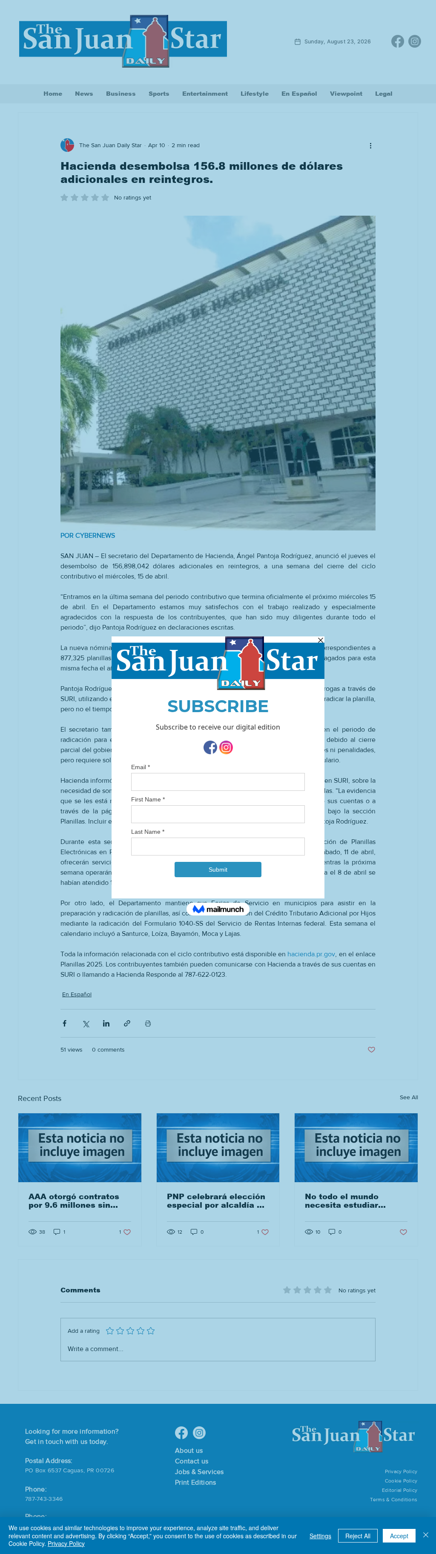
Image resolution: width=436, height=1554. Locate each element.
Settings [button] (320, 1535)
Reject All (357, 1535)
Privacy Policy (66, 1543)
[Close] (426, 1535)
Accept (399, 1535)
